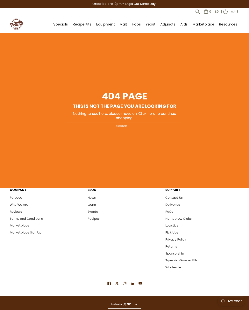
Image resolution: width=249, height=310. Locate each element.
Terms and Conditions (26, 218)
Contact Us (174, 197)
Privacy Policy (175, 239)
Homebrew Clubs (178, 218)
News (92, 197)
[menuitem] (211, 12)
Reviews (16, 211)
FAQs (169, 211)
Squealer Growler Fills (181, 260)
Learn (92, 204)
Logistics (171, 225)
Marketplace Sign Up (25, 232)
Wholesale (173, 267)
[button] (109, 283)
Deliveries (172, 204)
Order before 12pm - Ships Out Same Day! (124, 4)
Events (93, 211)
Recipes (94, 218)
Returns (171, 246)
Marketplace (19, 225)
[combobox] (124, 126)
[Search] (197, 12)
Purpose (16, 197)
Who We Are (19, 204)
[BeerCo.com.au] (16, 24)
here (151, 113)
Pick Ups (171, 232)
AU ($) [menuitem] (235, 11)
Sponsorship (174, 253)
